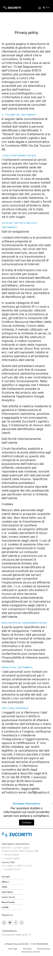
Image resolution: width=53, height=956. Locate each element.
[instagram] (21, 922)
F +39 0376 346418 (10, 858)
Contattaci (26, 822)
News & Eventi (8, 902)
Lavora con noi (8, 897)
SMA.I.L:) (5, 882)
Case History (7, 892)
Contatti (5, 907)
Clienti (4, 887)
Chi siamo (6, 876)
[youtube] (9, 922)
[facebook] (15, 922)
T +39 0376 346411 (10, 855)
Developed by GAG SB (30, 952)
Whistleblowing (43, 949)
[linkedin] (4, 922)
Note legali (13, 949)
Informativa (27, 949)
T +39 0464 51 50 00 (11, 869)
